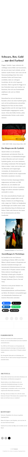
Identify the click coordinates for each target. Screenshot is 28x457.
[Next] (23, 234)
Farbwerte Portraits (9, 250)
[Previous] (4, 234)
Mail (15, 425)
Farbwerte (16, 449)
